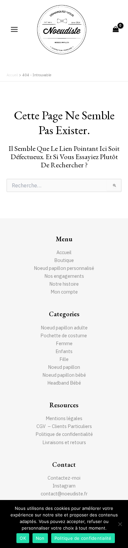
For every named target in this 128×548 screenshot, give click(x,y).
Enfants (64, 351)
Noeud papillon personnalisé (64, 268)
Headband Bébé (64, 383)
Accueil (64, 252)
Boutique (64, 260)
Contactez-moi (64, 478)
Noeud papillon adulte (64, 327)
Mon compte (64, 292)
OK (23, 538)
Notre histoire (64, 284)
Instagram (64, 486)
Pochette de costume (64, 335)
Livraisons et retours (64, 442)
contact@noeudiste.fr (64, 493)
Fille (64, 359)
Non (40, 538)
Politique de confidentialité (64, 434)
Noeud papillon (64, 367)
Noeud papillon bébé (64, 375)
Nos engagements (64, 276)
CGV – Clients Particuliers (64, 426)
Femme (64, 343)
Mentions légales (64, 418)
